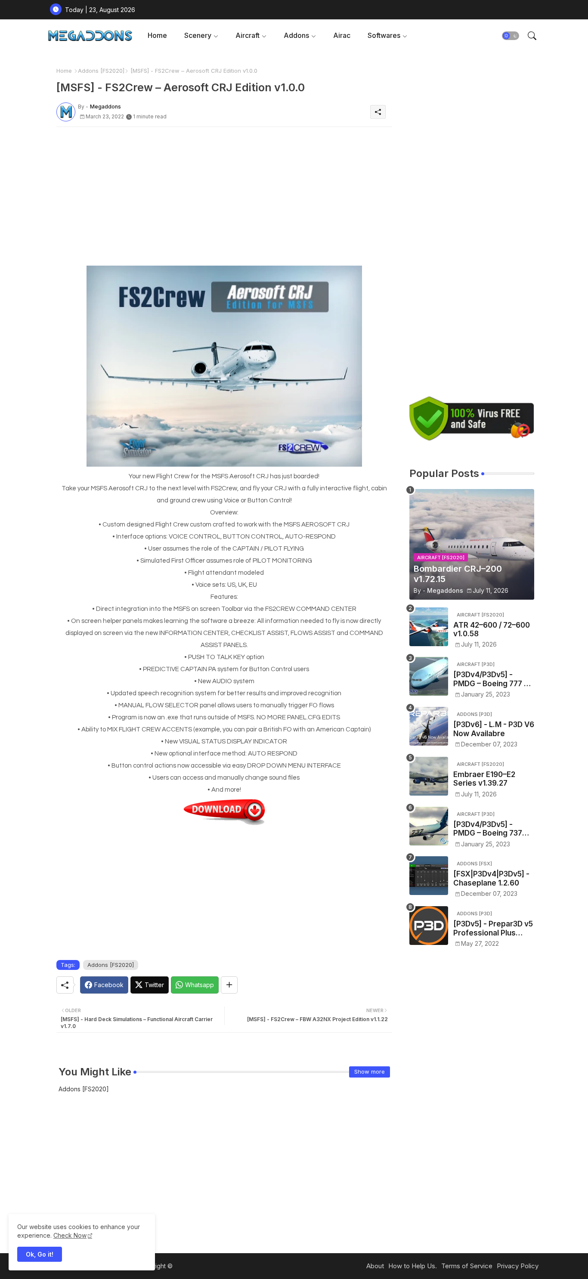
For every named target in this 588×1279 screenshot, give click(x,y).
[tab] (157, 35)
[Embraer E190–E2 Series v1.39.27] (428, 776)
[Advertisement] (224, 193)
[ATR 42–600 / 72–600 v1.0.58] (428, 626)
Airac (341, 35)
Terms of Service (466, 1266)
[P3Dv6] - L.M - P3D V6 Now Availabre (493, 728)
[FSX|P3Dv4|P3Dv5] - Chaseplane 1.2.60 (491, 878)
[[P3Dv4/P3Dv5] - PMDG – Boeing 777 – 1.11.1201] (428, 676)
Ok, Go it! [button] (39, 1254)
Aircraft (247, 35)
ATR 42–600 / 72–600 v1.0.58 (491, 629)
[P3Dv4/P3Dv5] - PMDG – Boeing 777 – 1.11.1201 (490, 679)
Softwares (384, 35)
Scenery (197, 35)
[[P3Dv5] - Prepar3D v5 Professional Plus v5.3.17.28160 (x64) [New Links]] (428, 925)
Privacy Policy (517, 1266)
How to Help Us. (412, 1266)
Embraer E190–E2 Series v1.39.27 (484, 778)
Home (157, 35)
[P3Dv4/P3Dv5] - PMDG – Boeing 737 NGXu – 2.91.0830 (487, 829)
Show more (369, 1071)
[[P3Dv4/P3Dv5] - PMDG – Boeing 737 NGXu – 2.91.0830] (428, 826)
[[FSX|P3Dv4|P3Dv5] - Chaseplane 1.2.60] (428, 875)
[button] (510, 35)
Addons (296, 35)
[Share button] (229, 985)
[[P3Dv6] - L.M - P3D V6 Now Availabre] (428, 726)
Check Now (70, 1235)
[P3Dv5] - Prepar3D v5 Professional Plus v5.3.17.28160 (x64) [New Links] (493, 928)
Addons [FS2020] (101, 70)
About (375, 1266)
